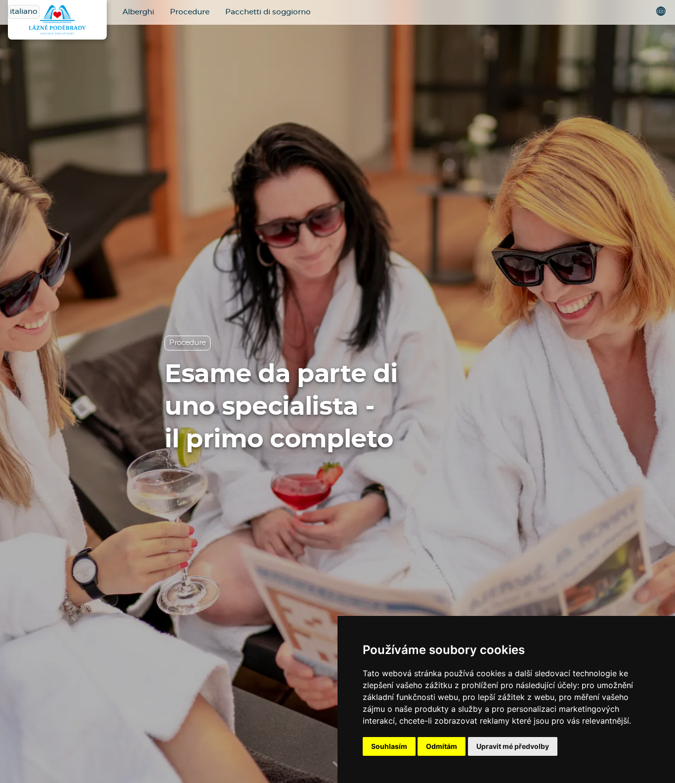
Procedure (190, 12)
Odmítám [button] (441, 746)
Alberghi (138, 12)
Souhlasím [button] (389, 746)
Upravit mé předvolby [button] (512, 746)
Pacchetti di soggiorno (268, 12)
